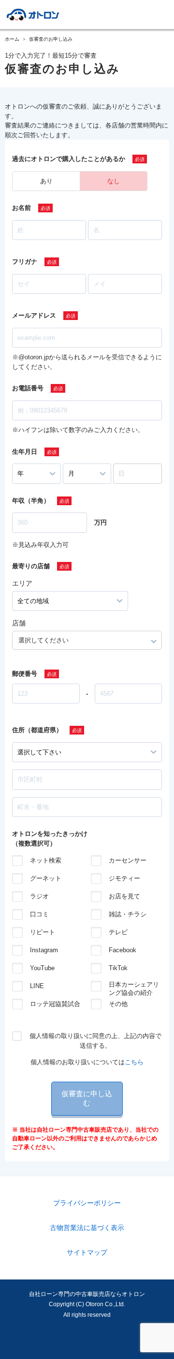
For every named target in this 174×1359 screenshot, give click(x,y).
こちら (134, 1062)
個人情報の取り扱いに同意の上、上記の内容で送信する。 (95, 1040)
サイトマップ (87, 1252)
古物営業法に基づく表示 (87, 1227)
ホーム (12, 39)
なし (113, 181)
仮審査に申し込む (86, 1098)
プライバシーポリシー (87, 1203)
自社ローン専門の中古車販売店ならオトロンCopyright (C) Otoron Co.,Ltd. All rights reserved (87, 1304)
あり (46, 181)
